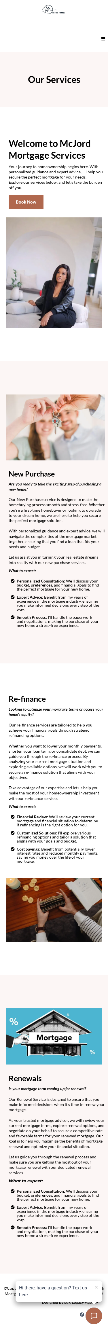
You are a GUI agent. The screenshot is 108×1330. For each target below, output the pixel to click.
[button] (103, 39)
